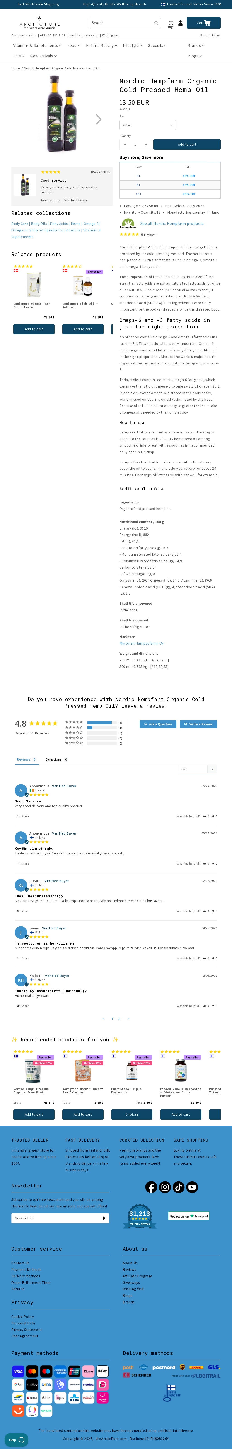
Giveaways (131, 1282)
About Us (130, 1263)
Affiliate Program (137, 1276)
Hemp (76, 223)
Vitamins (73, 230)
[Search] (156, 23)
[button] (171, 23)
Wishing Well (134, 1289)
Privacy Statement (26, 1329)
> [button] (128, 1018)
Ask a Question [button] (160, 724)
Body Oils (39, 223)
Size (122, 116)
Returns (17, 1289)
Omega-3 (91, 223)
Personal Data (23, 1323)
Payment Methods (26, 1269)
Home (16, 68)
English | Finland (210, 35)
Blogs (128, 1295)
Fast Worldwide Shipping (38, 4)
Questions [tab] (54, 759)
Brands (129, 1302)
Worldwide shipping (84, 35)
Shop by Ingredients (46, 230)
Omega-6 (19, 230)
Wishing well (111, 35)
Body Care (19, 223)
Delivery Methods (25, 1276)
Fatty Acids (59, 223)
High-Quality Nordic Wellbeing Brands (115, 4)
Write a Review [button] (201, 724)
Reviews (129, 1269)
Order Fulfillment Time (30, 1282)
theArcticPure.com (111, 1438)
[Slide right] (98, 119)
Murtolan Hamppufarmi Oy (141, 643)
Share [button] (24, 816)
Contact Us (20, 1263)
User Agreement (24, 1336)
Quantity (125, 136)
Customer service (23, 35)
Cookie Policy (22, 1316)
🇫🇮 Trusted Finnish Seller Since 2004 (191, 4)
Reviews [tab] (23, 759)
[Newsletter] (104, 1218)
